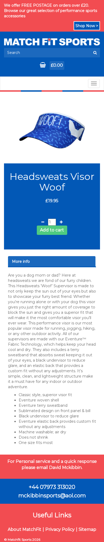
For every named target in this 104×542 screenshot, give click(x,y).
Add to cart (52, 229)
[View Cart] (43, 65)
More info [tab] (21, 261)
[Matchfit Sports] (52, 41)
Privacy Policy (60, 529)
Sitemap (87, 529)
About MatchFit (24, 529)
